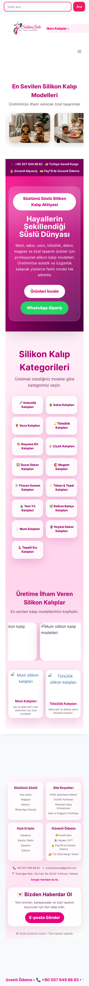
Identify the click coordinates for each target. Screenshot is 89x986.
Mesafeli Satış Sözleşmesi (63, 806)
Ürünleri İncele (45, 291)
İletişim (25, 804)
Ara (79, 6)
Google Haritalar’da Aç (44, 879)
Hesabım (25, 835)
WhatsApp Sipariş (44, 308)
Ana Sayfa (25, 794)
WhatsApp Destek (25, 809)
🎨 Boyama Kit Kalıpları (27, 446)
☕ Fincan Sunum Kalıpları (27, 487)
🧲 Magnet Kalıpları (61, 467)
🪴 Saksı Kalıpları (61, 405)
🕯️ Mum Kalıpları (27, 529)
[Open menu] (79, 51)
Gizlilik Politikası (63, 799)
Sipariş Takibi (26, 840)
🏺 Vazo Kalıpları (27, 425)
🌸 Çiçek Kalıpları (62, 446)
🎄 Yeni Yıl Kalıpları (27, 508)
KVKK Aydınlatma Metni (63, 794)
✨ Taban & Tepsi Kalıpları (61, 487)
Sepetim (26, 845)
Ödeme (25, 850)
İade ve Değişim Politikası (63, 813)
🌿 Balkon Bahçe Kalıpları (61, 508)
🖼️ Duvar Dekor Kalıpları (27, 467)
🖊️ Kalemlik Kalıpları (27, 405)
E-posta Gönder (44, 917)
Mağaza (25, 799)
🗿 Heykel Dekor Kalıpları (62, 529)
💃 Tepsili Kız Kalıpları (27, 549)
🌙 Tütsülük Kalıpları (61, 425)
